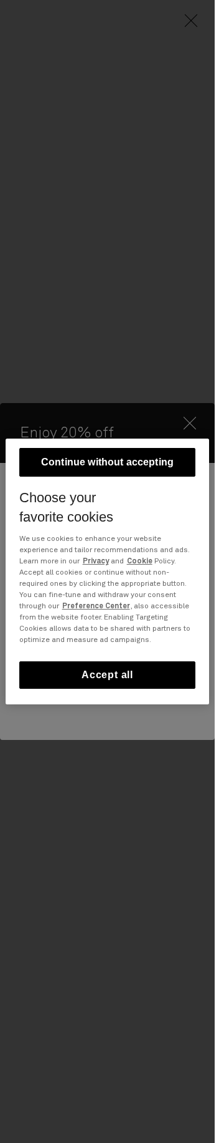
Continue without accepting (107, 462)
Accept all (107, 674)
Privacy (96, 561)
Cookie (139, 561)
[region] (108, 571)
